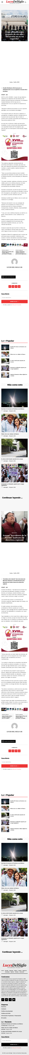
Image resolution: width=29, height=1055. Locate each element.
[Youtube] (13, 999)
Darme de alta (13, 301)
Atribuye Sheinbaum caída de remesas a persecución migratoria (21, 252)
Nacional (14, 29)
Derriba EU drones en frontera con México (12, 409)
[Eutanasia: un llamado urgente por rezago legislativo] (5, 368)
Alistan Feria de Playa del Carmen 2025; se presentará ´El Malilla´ (7, 252)
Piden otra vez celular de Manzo (17, 354)
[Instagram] (6, 999)
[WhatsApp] (19, 286)
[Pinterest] (16, 286)
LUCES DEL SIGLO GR (14, 267)
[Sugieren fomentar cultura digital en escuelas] (5, 375)
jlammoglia (5, 410)
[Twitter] (10, 999)
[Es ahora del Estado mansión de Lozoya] (5, 361)
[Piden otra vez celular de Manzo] (5, 354)
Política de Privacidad (16, 304)
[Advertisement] (14, 57)
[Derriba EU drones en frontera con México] (5, 347)
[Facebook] (9, 286)
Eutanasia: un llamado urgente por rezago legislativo (18, 368)
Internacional (4, 1025)
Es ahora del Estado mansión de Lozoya (12, 459)
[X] (13, 286)
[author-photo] (2, 411)
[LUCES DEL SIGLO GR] (14, 262)
